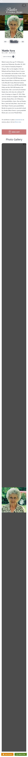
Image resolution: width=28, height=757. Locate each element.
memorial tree (19, 119)
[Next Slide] (24, 500)
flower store (18, 122)
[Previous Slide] (3, 500)
